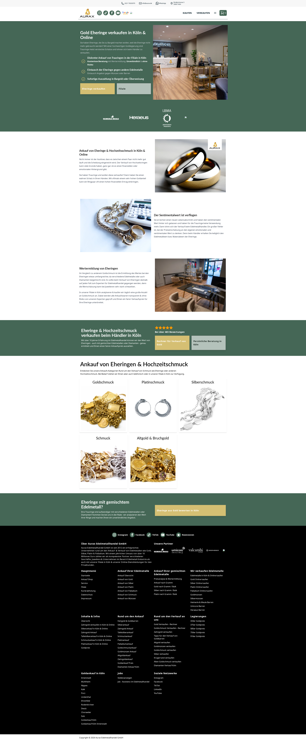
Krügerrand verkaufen (164, 657)
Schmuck (103, 438)
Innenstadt (86, 678)
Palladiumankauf (125, 644)
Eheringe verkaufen (93, 88)
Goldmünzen (196, 594)
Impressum (86, 598)
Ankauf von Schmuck (127, 594)
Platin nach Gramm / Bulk (165, 594)
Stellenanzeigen (125, 678)
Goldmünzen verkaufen (164, 646)
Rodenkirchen (87, 704)
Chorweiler (86, 712)
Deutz (84, 708)
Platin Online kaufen (199, 587)
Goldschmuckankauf (127, 647)
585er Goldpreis (197, 628)
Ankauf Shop (87, 579)
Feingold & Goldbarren (128, 621)
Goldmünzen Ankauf (127, 651)
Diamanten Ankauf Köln (128, 667)
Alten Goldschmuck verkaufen (167, 661)
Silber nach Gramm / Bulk (165, 590)
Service (84, 583)
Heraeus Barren (197, 610)
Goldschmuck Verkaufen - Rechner (169, 628)
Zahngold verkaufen (163, 632)
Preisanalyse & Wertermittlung (168, 579)
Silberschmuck (202, 382)
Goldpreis (85, 647)
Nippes (84, 685)
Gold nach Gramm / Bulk (165, 586)
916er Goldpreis (197, 636)
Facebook (158, 681)
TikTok (157, 685)
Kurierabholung (88, 590)
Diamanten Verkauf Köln (165, 665)
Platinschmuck (153, 382)
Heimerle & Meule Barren (201, 602)
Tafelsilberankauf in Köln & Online (96, 636)
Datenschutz (87, 594)
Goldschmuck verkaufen (165, 650)
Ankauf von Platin (126, 587)
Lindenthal (86, 697)
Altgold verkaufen (162, 642)
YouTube (158, 693)
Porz (83, 693)
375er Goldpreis (197, 624)
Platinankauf (123, 640)
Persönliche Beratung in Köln (207, 343)
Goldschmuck (103, 382)
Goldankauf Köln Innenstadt (94, 723)
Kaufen (187, 12)
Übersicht (85, 621)
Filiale (122, 88)
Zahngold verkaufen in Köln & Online (98, 624)
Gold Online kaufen (199, 579)
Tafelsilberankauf (125, 632)
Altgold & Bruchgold (153, 438)
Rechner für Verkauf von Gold (171, 343)
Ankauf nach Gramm (163, 582)
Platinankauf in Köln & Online (94, 644)
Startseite (85, 575)
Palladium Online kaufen (201, 590)
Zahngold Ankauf (89, 632)
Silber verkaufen (161, 654)
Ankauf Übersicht (125, 575)
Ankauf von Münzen (127, 598)
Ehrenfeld (85, 701)
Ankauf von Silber (126, 583)
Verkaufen (203, 12)
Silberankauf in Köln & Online (94, 628)
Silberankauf (123, 624)
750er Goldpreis (197, 632)
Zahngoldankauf (125, 659)
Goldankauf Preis (125, 663)
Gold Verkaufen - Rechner (165, 624)
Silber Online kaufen (199, 583)
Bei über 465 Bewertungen (170, 332)
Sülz (83, 716)
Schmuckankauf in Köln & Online (96, 640)
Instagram (158, 678)
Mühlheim (85, 681)
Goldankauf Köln (88, 720)
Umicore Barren (197, 606)
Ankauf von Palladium (127, 590)
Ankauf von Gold (125, 579)
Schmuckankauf (125, 636)
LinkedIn (158, 689)
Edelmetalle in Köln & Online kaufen (206, 575)
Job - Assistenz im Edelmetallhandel (133, 681)
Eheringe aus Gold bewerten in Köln (178, 510)
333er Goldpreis (197, 621)
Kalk (83, 689)
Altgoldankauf (124, 655)
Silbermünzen (196, 598)
